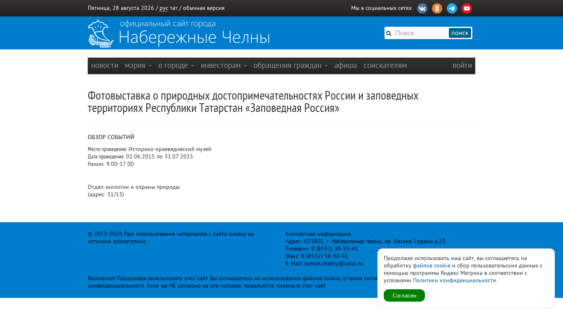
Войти (462, 65)
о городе (174, 65)
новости (104, 65)
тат (174, 8)
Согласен (404, 295)
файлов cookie (431, 266)
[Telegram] (452, 7)
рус (164, 8)
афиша (345, 65)
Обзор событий (111, 137)
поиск (460, 33)
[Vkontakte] (422, 7)
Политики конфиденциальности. (455, 280)
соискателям (385, 65)
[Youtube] (466, 7)
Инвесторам (222, 65)
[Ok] (437, 7)
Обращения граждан (288, 65)
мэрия (136, 65)
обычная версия (204, 8)
